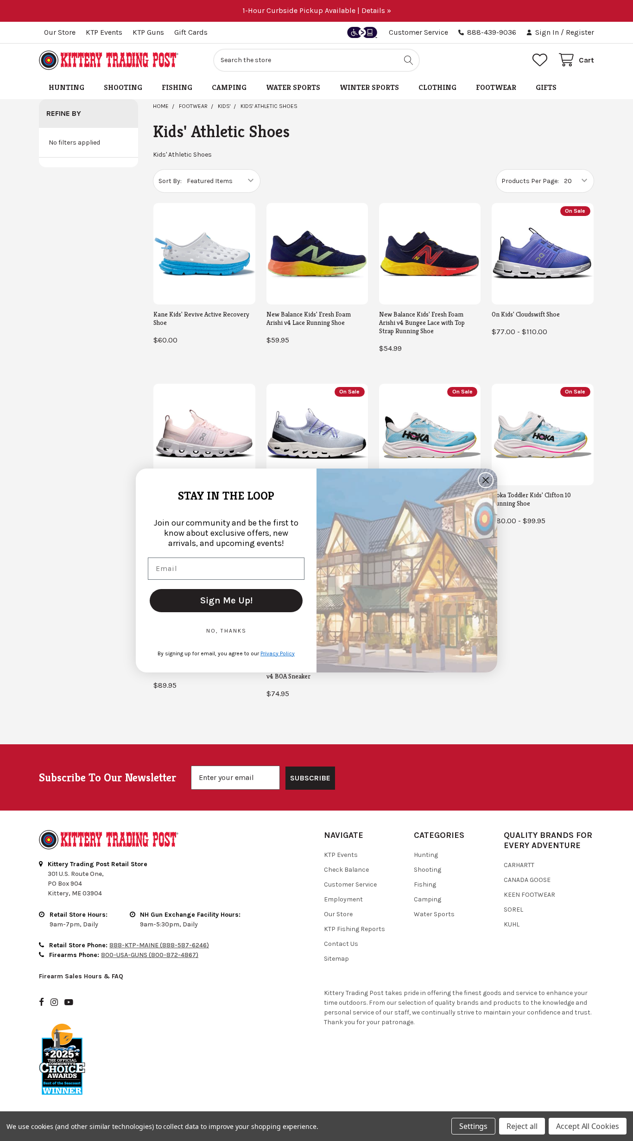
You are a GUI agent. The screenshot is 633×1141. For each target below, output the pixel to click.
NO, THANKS (226, 631)
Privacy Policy (277, 653)
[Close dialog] (486, 480)
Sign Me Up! (226, 600)
